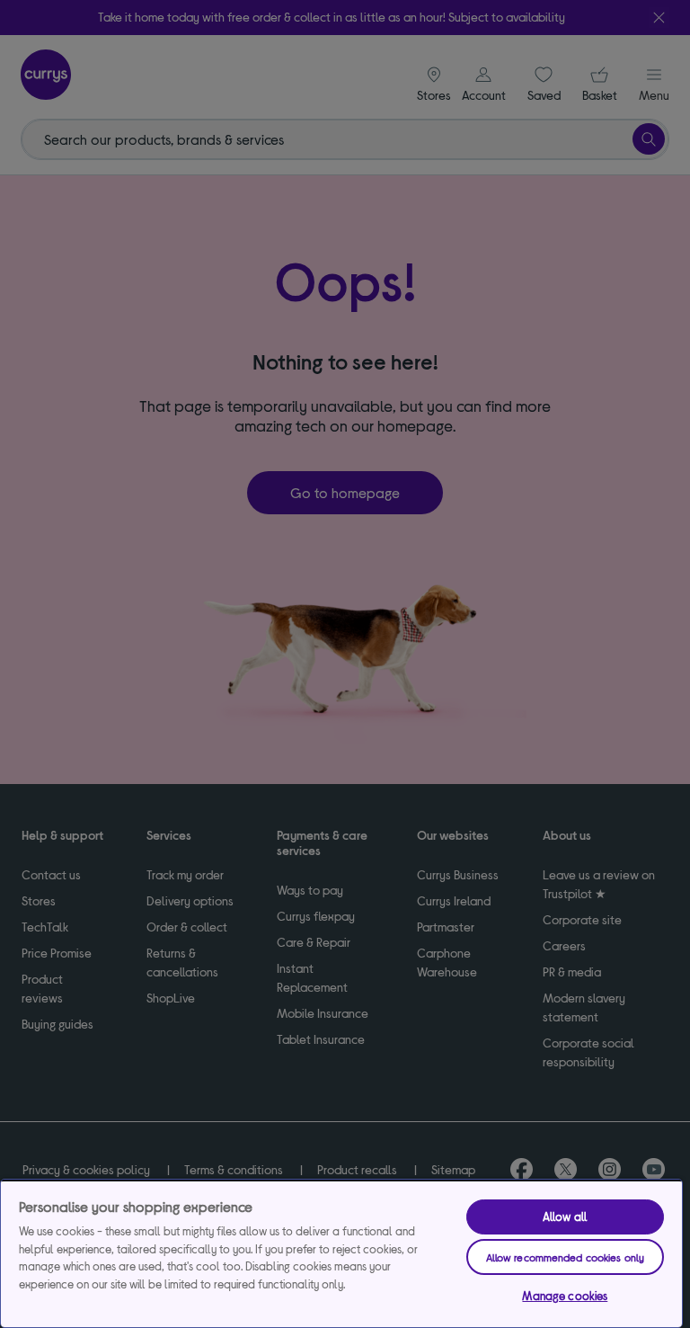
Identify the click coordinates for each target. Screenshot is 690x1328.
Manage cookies (564, 1295)
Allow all (565, 1216)
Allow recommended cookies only (565, 1257)
